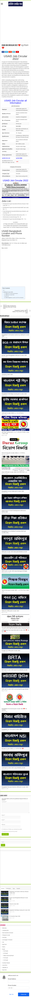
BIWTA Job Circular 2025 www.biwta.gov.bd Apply (14, 571)
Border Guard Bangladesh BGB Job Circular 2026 (14, 355)
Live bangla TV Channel (7, 939)
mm (3, 942)
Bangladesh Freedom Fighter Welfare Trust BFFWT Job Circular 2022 (20, 311)
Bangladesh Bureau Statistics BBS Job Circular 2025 (15, 787)
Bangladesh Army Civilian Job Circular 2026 (13, 491)
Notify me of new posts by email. (10, 831)
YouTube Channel (6, 962)
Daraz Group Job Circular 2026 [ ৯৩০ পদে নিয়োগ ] (13, 453)
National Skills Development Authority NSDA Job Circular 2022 (9, 306)
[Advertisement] (15, 23)
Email (3, 819)
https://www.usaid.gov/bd (21, 176)
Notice (3, 946)
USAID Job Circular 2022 (8, 292)
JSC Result (5, 953)
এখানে (17, 161)
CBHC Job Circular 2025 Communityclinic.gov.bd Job (15, 689)
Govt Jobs (4, 937)
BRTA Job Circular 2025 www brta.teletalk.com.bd (14, 670)
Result (3, 949)
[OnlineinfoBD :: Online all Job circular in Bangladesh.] (15, 4)
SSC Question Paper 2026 (14, 916)
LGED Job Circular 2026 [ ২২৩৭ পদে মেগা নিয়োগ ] (12, 413)
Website (3, 824)
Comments (8, 888)
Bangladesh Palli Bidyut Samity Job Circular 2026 (14, 393)
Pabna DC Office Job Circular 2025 (10, 610)
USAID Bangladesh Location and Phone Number (14, 297)
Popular (18, 888)
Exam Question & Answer (7, 932)
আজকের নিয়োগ (4, 965)
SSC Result (5, 960)
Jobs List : (7, 296)
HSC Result (5, 951)
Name (3, 815)
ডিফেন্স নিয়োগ (4, 969)
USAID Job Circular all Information (11, 293)
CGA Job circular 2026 (7, 374)
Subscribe (23, 994)
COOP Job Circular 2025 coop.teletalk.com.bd (13, 767)
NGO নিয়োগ (4, 944)
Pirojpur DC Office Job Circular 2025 (11, 650)
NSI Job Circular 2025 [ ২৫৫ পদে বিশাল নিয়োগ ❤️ (13, 748)
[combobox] (10, 988)
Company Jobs (5, 930)
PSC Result (5, 957)
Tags (14, 888)
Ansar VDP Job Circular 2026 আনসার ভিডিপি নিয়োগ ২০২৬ (14, 472)
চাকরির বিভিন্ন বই (5, 967)
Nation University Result (8, 955)
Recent (2, 888)
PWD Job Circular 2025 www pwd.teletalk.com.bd (14, 551)
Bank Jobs (4, 928)
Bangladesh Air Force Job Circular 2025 (12, 729)
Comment (4, 801)
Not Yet (11, 994)
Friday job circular (6, 935)
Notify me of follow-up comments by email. (12, 829)
